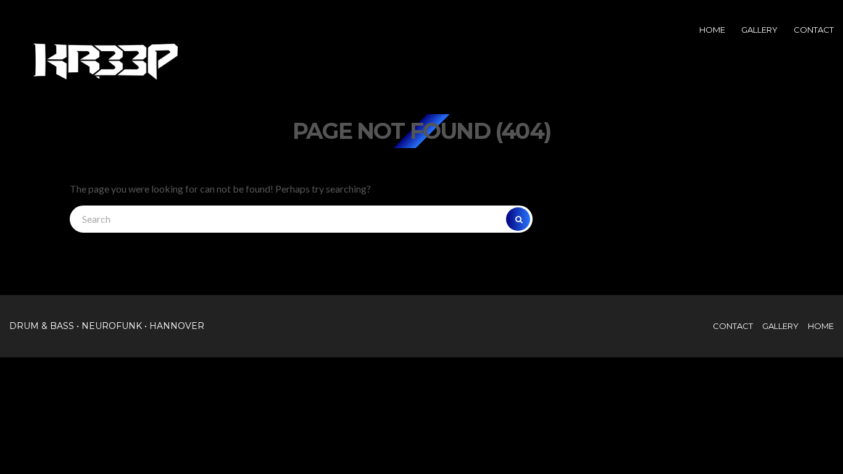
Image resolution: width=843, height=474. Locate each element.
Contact (814, 30)
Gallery (759, 30)
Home (712, 30)
